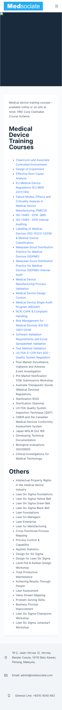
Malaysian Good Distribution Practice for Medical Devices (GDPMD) (34, 251)
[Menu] (56, 6)
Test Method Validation (31, 348)
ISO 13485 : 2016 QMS (31, 215)
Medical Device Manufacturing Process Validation (31, 284)
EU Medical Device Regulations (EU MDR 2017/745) (30, 187)
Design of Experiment (30, 169)
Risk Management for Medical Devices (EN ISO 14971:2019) (32, 325)
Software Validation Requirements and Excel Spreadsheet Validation (31, 339)
